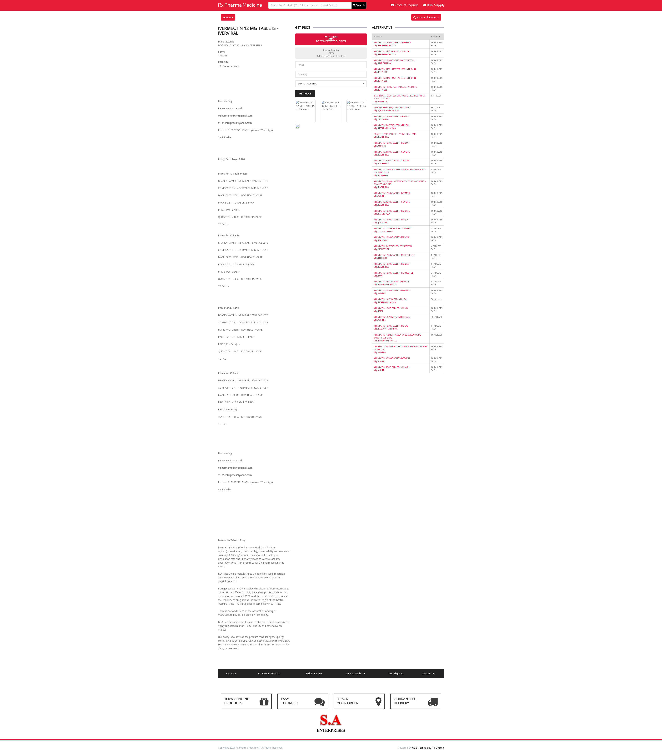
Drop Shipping (395, 673)
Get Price (305, 93)
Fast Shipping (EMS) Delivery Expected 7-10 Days (331, 39)
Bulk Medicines (314, 673)
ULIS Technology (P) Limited (428, 747)
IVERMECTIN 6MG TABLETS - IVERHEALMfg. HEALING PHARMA (391, 127)
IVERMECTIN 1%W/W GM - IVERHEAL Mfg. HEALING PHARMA (391, 301)
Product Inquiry (406, 5)
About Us (231, 673)
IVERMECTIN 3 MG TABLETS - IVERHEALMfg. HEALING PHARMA (392, 53)
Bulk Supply (435, 5)
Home (229, 17)
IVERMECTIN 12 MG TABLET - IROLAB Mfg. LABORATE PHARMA (391, 327)
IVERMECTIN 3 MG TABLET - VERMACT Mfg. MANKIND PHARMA (391, 283)
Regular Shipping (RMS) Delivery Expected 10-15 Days (331, 53)
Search (360, 5)
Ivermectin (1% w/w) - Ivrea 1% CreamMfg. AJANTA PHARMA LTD (392, 109)
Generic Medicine (355, 673)
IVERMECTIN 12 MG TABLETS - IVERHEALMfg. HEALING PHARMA (392, 44)
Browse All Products (427, 17)
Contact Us (429, 673)
